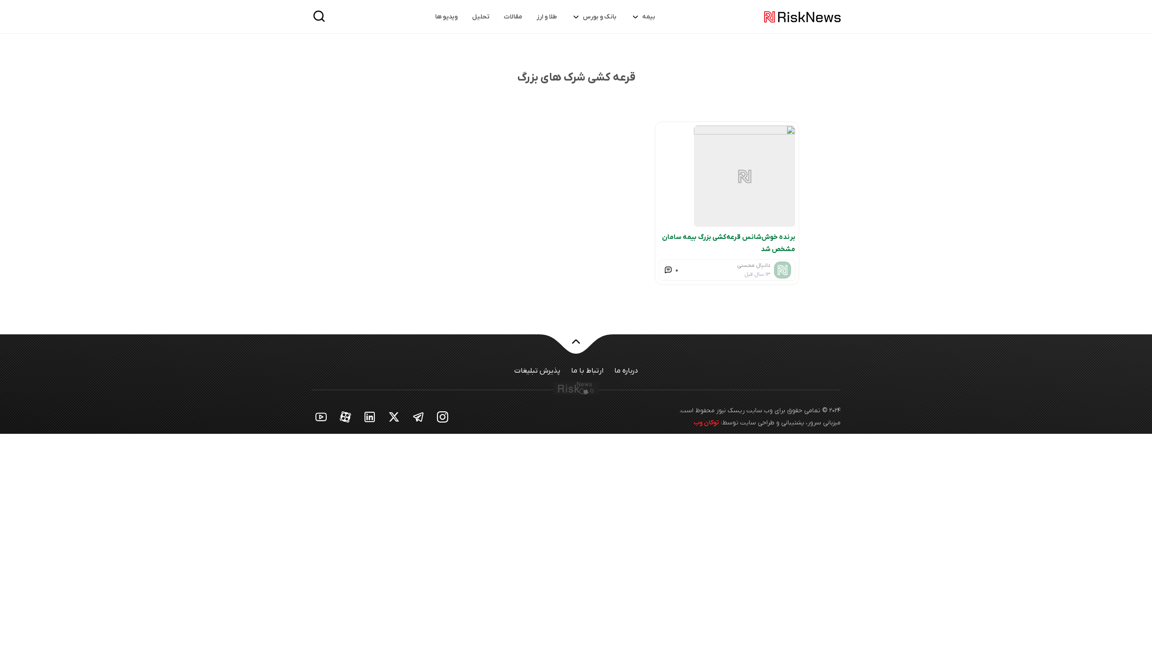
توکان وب (706, 422)
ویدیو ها (446, 17)
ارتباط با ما (587, 370)
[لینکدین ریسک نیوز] (370, 416)
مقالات (513, 17)
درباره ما (626, 370)
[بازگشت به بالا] (576, 347)
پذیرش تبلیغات (537, 370)
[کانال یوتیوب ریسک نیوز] (321, 416)
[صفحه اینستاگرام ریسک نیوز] (443, 416)
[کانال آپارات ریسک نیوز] (346, 416)
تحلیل (481, 17)
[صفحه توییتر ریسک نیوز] (394, 416)
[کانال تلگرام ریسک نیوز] (418, 416)
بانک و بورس (599, 17)
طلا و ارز (546, 17)
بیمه (648, 17)
